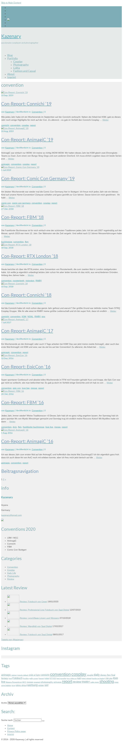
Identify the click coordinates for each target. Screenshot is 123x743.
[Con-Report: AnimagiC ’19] (14, 128)
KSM (24, 316)
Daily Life (11, 573)
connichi (5, 125)
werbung (32, 685)
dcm (15, 427)
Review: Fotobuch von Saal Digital (36, 634)
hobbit (47, 678)
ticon (13, 685)
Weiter (105, 120)
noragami (37, 682)
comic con (6, 203)
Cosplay (11, 570)
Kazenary (11, 36)
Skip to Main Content (11, 2)
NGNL (30, 316)
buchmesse (6, 242)
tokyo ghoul (21, 685)
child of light (34, 675)
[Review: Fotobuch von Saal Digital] (13, 634)
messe (34, 388)
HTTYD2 (53, 678)
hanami (41, 678)
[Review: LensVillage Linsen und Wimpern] (13, 618)
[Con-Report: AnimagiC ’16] (14, 430)
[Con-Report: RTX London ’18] (16, 245)
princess (58, 682)
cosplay (25, 125)
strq (43, 316)
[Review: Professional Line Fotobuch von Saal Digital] (13, 610)
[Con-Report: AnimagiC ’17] (14, 319)
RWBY (39, 280)
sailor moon (94, 682)
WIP (46, 685)
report (33, 125)
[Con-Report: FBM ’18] (12, 206)
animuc (14, 675)
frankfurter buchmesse (33, 427)
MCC (24, 682)
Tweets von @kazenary (12, 639)
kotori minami (86, 678)
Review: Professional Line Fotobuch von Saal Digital (44, 610)
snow (116, 682)
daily (97, 674)
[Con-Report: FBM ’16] (12, 391)
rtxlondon (30, 280)
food (10, 678)
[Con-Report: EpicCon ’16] (14, 355)
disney (103, 675)
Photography (13, 576)
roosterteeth (18, 280)
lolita (110, 678)
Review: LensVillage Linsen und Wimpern (39, 618)
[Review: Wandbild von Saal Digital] (13, 626)
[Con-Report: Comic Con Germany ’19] (20, 167)
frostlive (26, 678)
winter (41, 685)
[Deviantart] (8, 20)
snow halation (6, 685)
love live (26, 388)
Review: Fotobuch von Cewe (33, 601)
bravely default (22, 675)
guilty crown (33, 678)
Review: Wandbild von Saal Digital (36, 626)
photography (47, 682)
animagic (5, 164)
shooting (106, 681)
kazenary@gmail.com (11, 515)
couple (90, 675)
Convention (37, 112)
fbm (26, 242)
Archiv (4, 703)
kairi (79, 678)
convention (15, 125)
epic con (17, 388)
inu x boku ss (72, 678)
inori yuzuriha (61, 678)
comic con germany (21, 203)
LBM (107, 678)
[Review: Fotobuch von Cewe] (13, 601)
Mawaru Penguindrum (14, 682)
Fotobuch (17, 678)
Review (10, 579)
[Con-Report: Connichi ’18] (14, 283)
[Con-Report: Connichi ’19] (14, 92)
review (77, 681)
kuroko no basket (98, 678)
